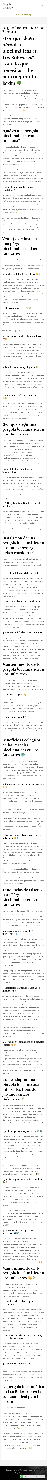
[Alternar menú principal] (42, 6)
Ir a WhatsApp (23, 14)
